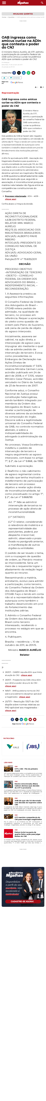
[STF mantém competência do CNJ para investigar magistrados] (9, 817)
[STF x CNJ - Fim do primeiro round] (9, 769)
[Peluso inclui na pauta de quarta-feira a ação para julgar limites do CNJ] (9, 833)
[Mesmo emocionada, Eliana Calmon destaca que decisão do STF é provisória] (9, 785)
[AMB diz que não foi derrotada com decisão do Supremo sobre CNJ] (9, 801)
